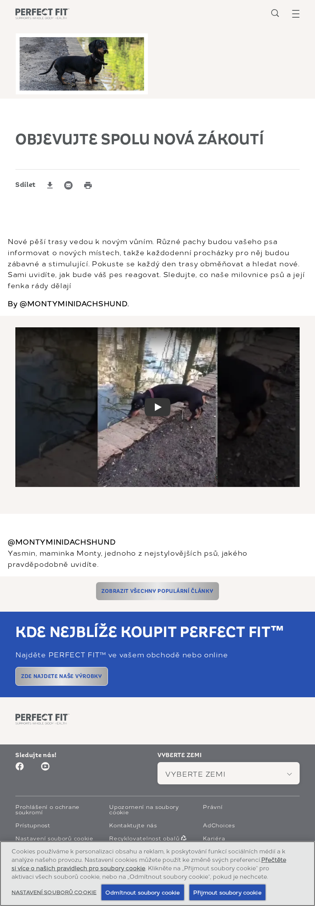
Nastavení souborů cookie (54, 838)
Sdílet (25, 185)
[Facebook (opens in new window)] (19, 769)
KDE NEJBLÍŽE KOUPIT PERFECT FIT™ (149, 632)
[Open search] (275, 13)
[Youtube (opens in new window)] (45, 769)
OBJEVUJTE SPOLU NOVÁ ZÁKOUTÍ (139, 139)
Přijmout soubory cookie (227, 892)
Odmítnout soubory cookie (142, 892)
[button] (296, 14)
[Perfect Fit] (42, 719)
